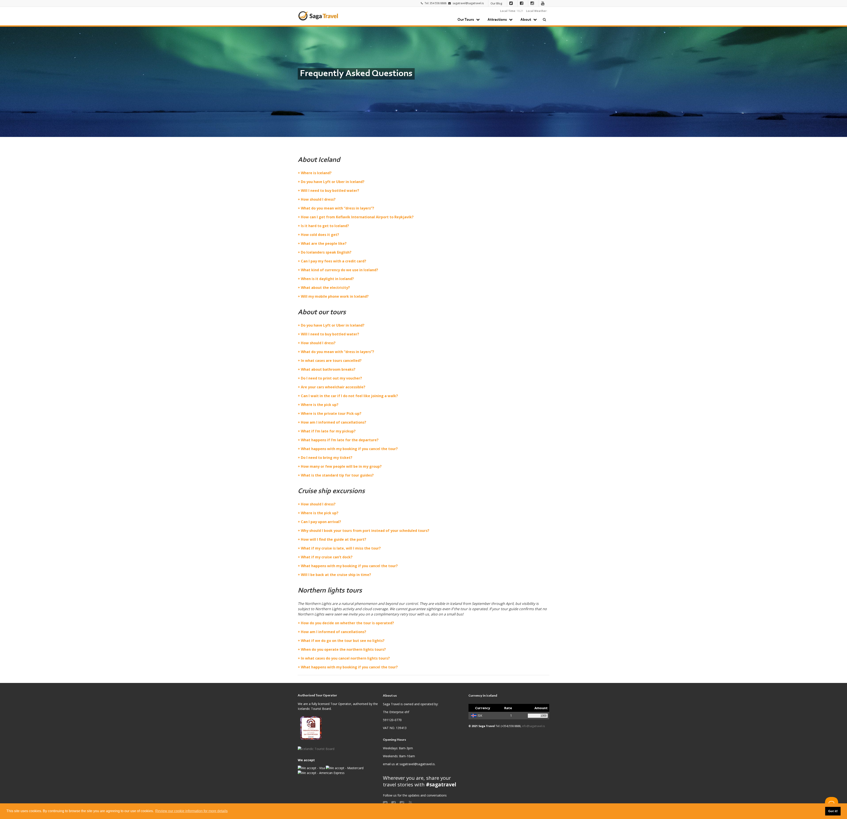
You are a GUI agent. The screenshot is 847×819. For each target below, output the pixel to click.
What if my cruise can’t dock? (326, 557)
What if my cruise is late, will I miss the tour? (341, 548)
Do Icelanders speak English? (326, 252)
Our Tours (465, 20)
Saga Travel (318, 16)
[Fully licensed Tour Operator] (311, 728)
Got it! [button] (833, 811)
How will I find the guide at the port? (333, 539)
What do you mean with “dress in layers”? (337, 208)
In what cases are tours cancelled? (331, 360)
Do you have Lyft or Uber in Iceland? (332, 181)
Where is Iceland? (316, 172)
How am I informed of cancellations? (333, 422)
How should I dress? (318, 199)
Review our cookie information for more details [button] (191, 811)
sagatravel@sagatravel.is (468, 3)
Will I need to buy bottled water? (330, 190)
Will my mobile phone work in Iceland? (335, 296)
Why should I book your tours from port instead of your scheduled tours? (365, 530)
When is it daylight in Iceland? (327, 278)
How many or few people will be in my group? (341, 466)
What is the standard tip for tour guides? (337, 475)
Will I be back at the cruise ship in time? (336, 574)
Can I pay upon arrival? (321, 521)
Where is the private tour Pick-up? (331, 413)
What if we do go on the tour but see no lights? (342, 640)
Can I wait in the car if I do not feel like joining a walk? (349, 395)
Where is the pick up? (319, 404)
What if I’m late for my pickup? (328, 431)
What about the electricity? (325, 287)
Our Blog (496, 3)
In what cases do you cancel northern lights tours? (345, 658)
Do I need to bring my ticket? (326, 457)
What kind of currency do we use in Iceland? (339, 269)
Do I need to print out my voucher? (331, 378)
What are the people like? (324, 243)
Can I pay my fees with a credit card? (333, 261)
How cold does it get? (320, 234)
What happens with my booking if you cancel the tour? (349, 448)
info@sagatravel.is (533, 726)
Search (544, 19)
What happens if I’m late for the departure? (340, 440)
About (525, 20)
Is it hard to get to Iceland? (325, 225)
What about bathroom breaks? (328, 369)
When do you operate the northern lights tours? (343, 649)
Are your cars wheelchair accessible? (333, 387)
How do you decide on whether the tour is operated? (347, 623)
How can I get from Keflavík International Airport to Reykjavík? (357, 217)
